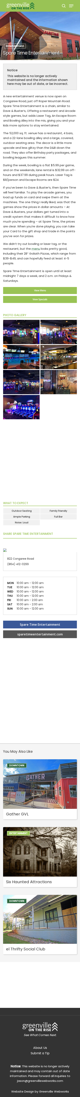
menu (36, 249)
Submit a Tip (40, 1053)
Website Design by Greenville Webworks (40, 1091)
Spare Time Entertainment (40, 624)
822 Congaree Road (20, 559)
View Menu (40, 290)
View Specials (40, 299)
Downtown (16, 765)
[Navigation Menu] (71, 6)
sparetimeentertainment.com (40, 634)
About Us (40, 1048)
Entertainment (15, 46)
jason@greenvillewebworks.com (40, 1081)
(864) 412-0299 (18, 564)
